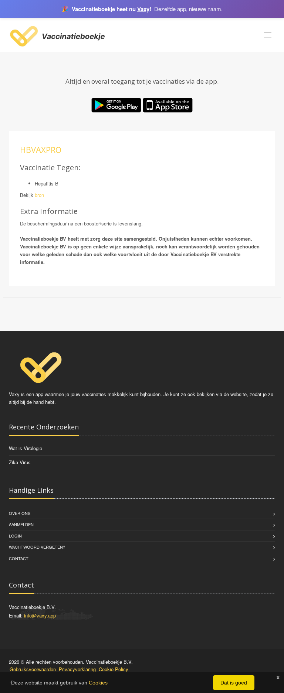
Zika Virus (20, 462)
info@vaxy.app (40, 615)
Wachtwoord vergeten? (37, 547)
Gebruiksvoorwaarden (33, 669)
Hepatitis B (46, 183)
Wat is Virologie (25, 448)
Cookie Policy (113, 669)
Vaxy (143, 9)
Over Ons (19, 513)
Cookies (98, 683)
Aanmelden (21, 524)
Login (15, 536)
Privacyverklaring (77, 669)
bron (39, 194)
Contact (18, 558)
